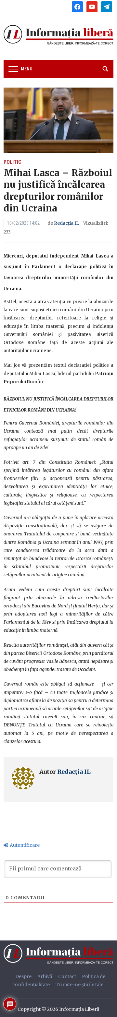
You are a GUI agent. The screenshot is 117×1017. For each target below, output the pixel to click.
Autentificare (24, 845)
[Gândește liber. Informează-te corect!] (60, 954)
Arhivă (44, 976)
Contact (67, 976)
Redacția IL (66, 223)
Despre (23, 976)
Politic (12, 162)
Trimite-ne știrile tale (79, 984)
